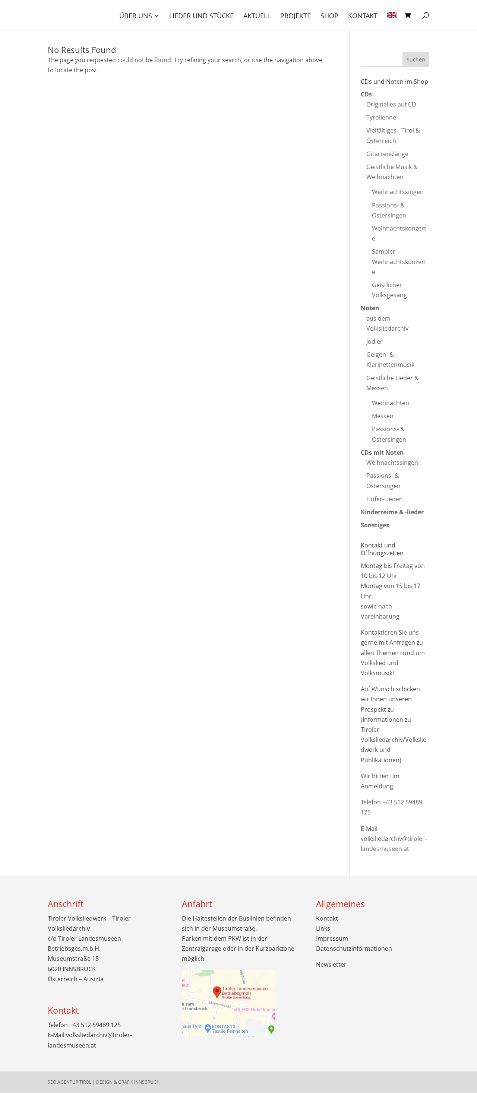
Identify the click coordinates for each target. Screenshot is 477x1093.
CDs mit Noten (382, 452)
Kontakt (363, 16)
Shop (329, 16)
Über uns (135, 16)
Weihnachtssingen (398, 192)
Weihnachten (390, 403)
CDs (366, 94)
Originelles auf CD (391, 104)
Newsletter (331, 964)
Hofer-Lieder (384, 499)
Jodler (374, 341)
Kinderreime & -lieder (392, 512)
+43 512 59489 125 (95, 1025)
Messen (383, 416)
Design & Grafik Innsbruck (127, 1082)
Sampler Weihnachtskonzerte (399, 261)
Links (323, 928)
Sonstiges (375, 525)
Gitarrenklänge (387, 154)
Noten (370, 308)
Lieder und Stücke (201, 16)
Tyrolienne (381, 117)
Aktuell (257, 16)
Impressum (332, 938)
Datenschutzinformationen (354, 948)
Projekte (295, 16)
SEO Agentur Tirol (69, 1082)
